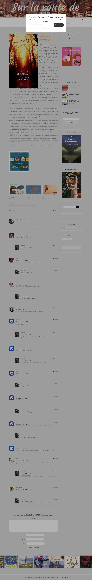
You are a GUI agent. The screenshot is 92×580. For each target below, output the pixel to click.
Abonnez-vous (58, 24)
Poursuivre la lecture (46, 28)
